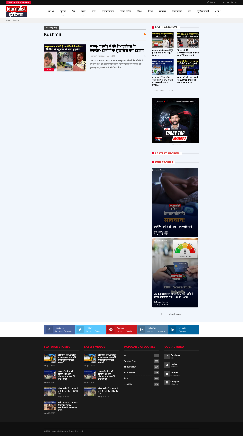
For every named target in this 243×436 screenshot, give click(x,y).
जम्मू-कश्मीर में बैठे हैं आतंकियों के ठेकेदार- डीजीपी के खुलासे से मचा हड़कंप (117, 48)
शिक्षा (150, 11)
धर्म (189, 11)
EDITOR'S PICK (130, 367)
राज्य (83, 11)
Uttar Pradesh (129, 373)
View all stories (175, 314)
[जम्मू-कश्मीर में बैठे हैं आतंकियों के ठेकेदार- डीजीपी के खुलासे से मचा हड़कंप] (65, 57)
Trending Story (130, 361)
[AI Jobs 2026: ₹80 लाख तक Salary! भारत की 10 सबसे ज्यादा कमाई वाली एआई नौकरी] (163, 67)
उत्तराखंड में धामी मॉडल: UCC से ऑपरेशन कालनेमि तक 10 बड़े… (66, 375)
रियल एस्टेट (125, 11)
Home (51, 11)
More (217, 11)
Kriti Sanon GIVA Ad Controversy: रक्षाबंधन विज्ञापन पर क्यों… (68, 406)
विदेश (139, 11)
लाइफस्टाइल (108, 11)
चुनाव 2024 (128, 384)
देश (73, 11)
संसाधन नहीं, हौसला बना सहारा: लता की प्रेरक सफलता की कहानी (67, 359)
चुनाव (63, 11)
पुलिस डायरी (203, 11)
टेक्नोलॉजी (177, 11)
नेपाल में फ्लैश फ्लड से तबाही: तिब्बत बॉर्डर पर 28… (68, 391)
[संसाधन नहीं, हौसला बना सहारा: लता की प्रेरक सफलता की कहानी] (50, 358)
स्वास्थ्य (162, 11)
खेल (93, 11)
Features (49, 70)
